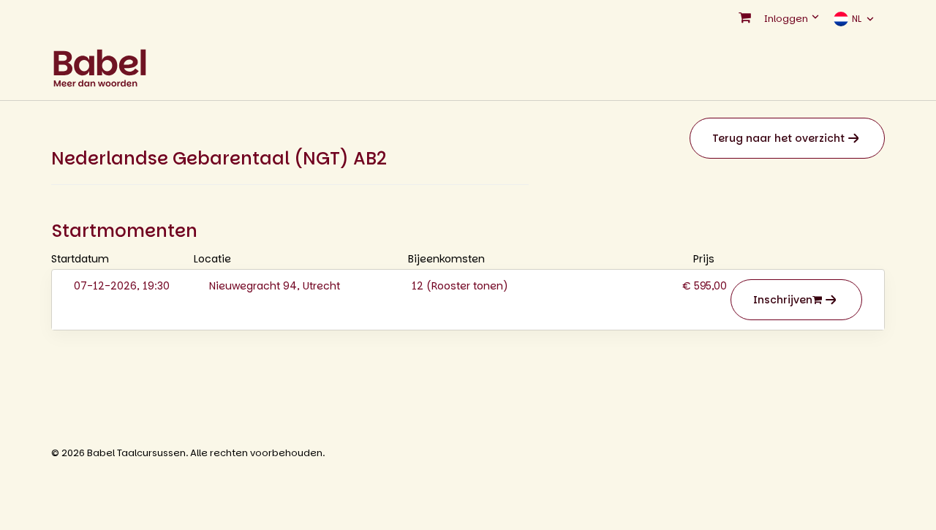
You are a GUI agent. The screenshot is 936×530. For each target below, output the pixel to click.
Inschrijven (782, 299)
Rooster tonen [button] (467, 286)
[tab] (468, 300)
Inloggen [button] (787, 19)
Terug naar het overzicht (778, 138)
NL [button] (856, 18)
